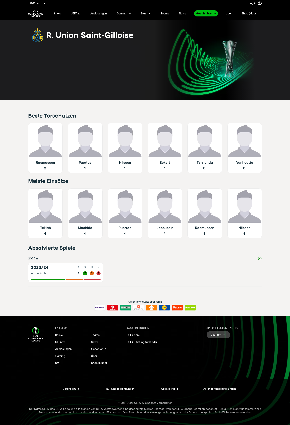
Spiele (59, 335)
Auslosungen (63, 348)
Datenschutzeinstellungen (219, 388)
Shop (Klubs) (99, 362)
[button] (123, 13)
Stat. (58, 362)
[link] (57, 13)
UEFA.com (133, 335)
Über (94, 355)
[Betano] (177, 308)
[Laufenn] (99, 308)
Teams (95, 335)
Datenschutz (71, 388)
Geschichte (98, 348)
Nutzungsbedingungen (120, 388)
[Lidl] (164, 308)
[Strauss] (112, 308)
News (94, 342)
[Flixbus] (190, 308)
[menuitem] (58, 13)
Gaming (60, 355)
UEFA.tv (60, 342)
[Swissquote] (138, 308)
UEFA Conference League (35, 13)
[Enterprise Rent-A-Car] (125, 308)
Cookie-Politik (170, 388)
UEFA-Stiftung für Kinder (142, 342)
